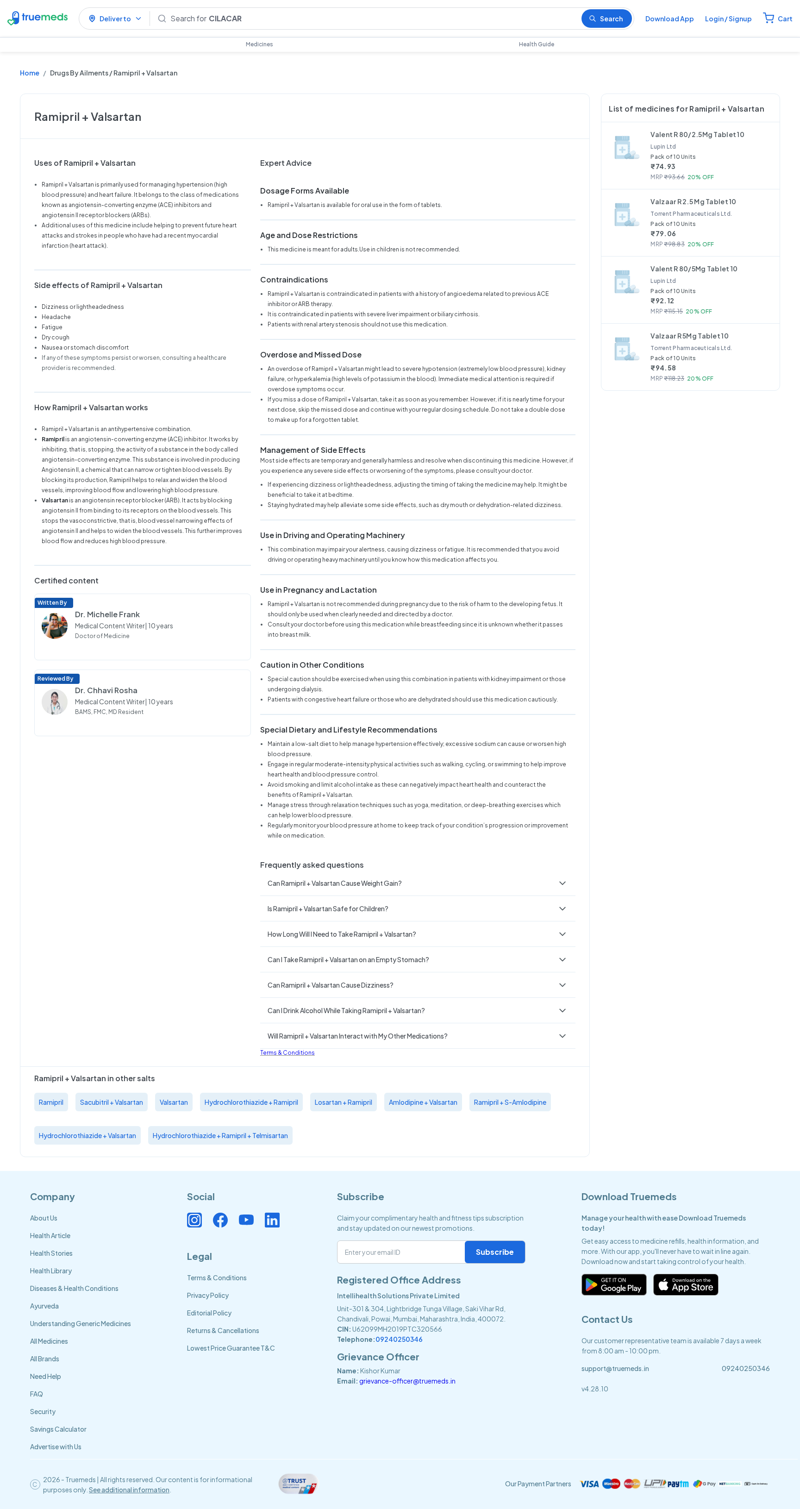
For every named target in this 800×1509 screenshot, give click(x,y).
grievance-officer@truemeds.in (407, 1381)
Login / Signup (728, 18)
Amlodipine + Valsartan (423, 1102)
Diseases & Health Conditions (74, 1288)
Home (29, 73)
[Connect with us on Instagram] (194, 1220)
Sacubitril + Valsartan (111, 1102)
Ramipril (51, 1102)
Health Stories (51, 1253)
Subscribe (495, 1252)
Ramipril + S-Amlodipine (510, 1102)
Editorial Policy (209, 1313)
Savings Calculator (58, 1429)
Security (43, 1411)
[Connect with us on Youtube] (246, 1220)
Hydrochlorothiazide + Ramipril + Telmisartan (220, 1135)
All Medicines (49, 1341)
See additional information (129, 1489)
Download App (669, 18)
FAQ (36, 1394)
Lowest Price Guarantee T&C (231, 1348)
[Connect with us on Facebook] (220, 1220)
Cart (785, 18)
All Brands (44, 1358)
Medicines (259, 44)
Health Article (50, 1235)
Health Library (51, 1270)
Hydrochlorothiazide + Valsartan (87, 1135)
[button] (418, 882)
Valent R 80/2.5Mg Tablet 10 (697, 134)
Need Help (45, 1376)
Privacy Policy (208, 1295)
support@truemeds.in (615, 1368)
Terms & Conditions (287, 1052)
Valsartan (174, 1102)
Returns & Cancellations (223, 1330)
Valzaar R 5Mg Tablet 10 (689, 336)
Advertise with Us (55, 1446)
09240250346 (399, 1339)
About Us (43, 1218)
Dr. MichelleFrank (107, 614)
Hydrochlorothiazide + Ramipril (251, 1102)
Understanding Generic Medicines (80, 1323)
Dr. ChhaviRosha (106, 690)
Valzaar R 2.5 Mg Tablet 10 (693, 201)
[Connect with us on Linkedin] (272, 1220)
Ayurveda (44, 1306)
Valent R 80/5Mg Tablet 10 (694, 268)
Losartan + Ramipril (343, 1102)
